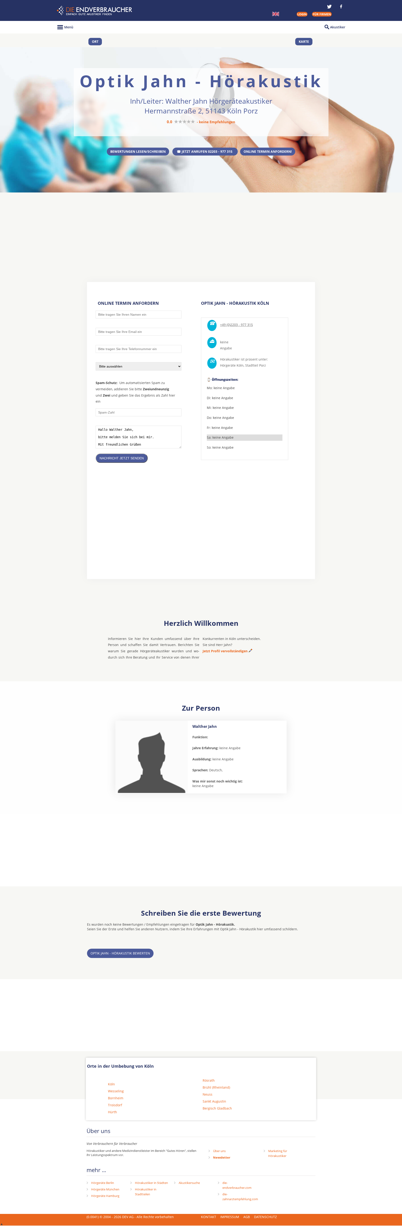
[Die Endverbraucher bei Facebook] (341, 6)
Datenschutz (265, 1217)
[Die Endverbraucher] (95, 10)
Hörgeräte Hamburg (105, 1196)
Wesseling (116, 1091)
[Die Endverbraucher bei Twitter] (329, 6)
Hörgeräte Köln (232, 365)
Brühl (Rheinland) (216, 1087)
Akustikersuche (189, 1183)
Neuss (207, 1094)
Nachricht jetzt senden (122, 458)
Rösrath (209, 1080)
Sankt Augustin (214, 1101)
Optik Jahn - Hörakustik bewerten (120, 953)
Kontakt (208, 1217)
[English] (275, 14)
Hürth (112, 1112)
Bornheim (115, 1098)
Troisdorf (115, 1105)
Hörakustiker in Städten (151, 1183)
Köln (111, 1084)
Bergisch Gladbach (217, 1108)
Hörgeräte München (105, 1189)
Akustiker (337, 27)
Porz (262, 365)
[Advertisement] (201, 228)
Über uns (219, 1151)
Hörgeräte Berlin (102, 1183)
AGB (246, 1217)
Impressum (229, 1217)
